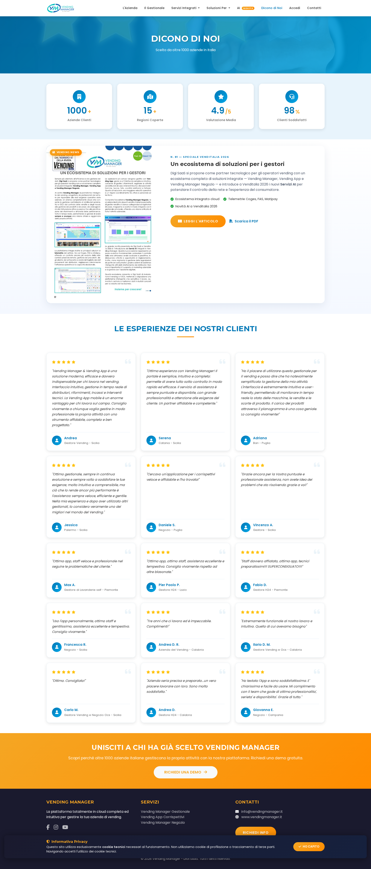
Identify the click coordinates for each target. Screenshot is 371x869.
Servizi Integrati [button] (184, 8)
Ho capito (310, 847)
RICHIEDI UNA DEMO (183, 772)
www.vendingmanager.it (261, 816)
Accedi (294, 8)
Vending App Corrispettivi (162, 816)
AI (245, 8)
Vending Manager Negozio (163, 822)
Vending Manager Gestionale (165, 811)
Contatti (314, 8)
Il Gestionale (154, 8)
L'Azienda (130, 8)
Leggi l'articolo (201, 221)
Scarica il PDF (246, 221)
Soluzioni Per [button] (217, 8)
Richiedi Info (256, 832)
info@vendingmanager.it (262, 811)
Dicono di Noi (271, 8)
